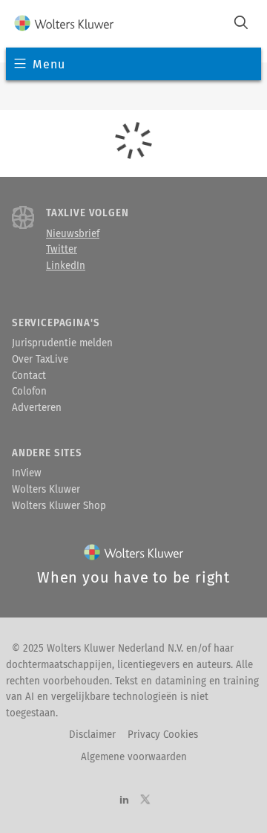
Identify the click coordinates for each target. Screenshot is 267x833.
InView (27, 473)
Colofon (29, 392)
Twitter (61, 250)
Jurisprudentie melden (62, 343)
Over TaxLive (40, 360)
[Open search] (241, 24)
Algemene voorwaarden (134, 757)
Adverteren (37, 408)
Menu (49, 64)
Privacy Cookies (163, 735)
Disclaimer (92, 735)
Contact (29, 376)
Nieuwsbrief (72, 234)
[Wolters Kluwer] (64, 24)
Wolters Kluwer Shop (59, 506)
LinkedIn (65, 266)
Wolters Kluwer (46, 490)
